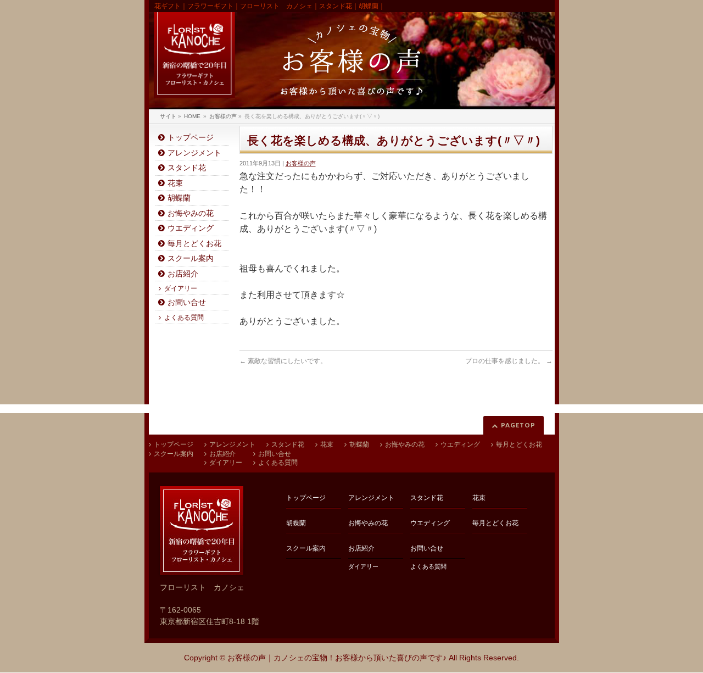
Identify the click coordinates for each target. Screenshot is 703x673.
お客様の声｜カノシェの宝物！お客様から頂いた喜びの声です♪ (337, 657)
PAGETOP (518, 425)
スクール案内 (191, 258)
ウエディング (191, 228)
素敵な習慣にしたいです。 (283, 361)
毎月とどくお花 (194, 244)
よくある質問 (184, 317)
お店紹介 (183, 274)
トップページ (191, 138)
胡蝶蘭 (179, 198)
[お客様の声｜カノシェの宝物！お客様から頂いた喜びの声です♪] (352, 60)
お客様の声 (301, 163)
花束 (175, 183)
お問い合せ (187, 302)
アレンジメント (194, 153)
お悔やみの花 (191, 213)
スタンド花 (187, 168)
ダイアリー (180, 288)
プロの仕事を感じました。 (509, 361)
